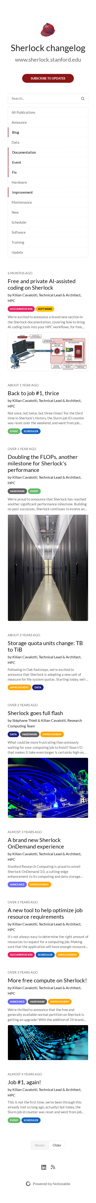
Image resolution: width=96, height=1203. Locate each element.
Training (18, 242)
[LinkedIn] (46, 1166)
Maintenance (22, 202)
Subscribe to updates (48, 78)
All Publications (23, 112)
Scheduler (19, 222)
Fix (14, 172)
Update (17, 252)
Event (16, 162)
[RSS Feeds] (53, 1166)
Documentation (24, 152)
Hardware (19, 182)
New (15, 212)
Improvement (22, 192)
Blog (15, 132)
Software (19, 232)
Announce (19, 122)
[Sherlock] (48, 30)
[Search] (82, 98)
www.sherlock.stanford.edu (48, 59)
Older (57, 1145)
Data (15, 142)
